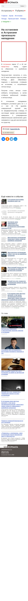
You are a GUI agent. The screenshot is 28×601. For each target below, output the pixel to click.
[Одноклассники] (7, 139)
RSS (13, 454)
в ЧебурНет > (6, 21)
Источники (18, 16)
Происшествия (13, 19)
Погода (4, 19)
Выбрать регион (5, 452)
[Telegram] (11, 139)
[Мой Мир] (15, 139)
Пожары (23, 19)
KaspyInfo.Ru (15, 129)
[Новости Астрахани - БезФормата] (9, 2)
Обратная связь (5, 451)
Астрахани (7, 64)
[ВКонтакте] (3, 139)
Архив (11, 16)
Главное (4, 16)
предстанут (5, 66)
